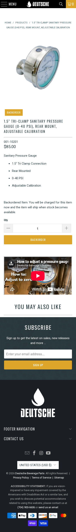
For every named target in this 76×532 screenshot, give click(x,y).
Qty (6, 220)
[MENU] (2, 4)
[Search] (61, 4)
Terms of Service (41, 477)
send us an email (48, 507)
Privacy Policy (21, 477)
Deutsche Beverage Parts (29, 473)
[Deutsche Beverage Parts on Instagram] (41, 453)
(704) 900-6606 (26, 507)
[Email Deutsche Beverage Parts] (27, 453)
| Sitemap (57, 477)
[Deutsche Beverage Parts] (38, 4)
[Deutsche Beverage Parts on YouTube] (48, 453)
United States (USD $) (35, 465)
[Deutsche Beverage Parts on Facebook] (34, 453)
